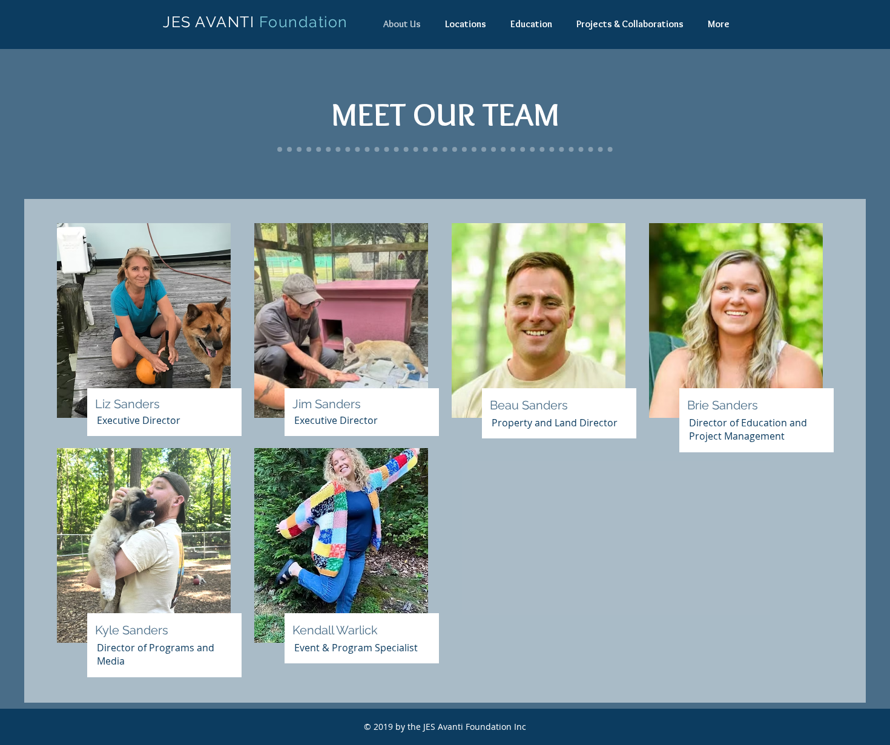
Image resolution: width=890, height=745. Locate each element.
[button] (465, 24)
